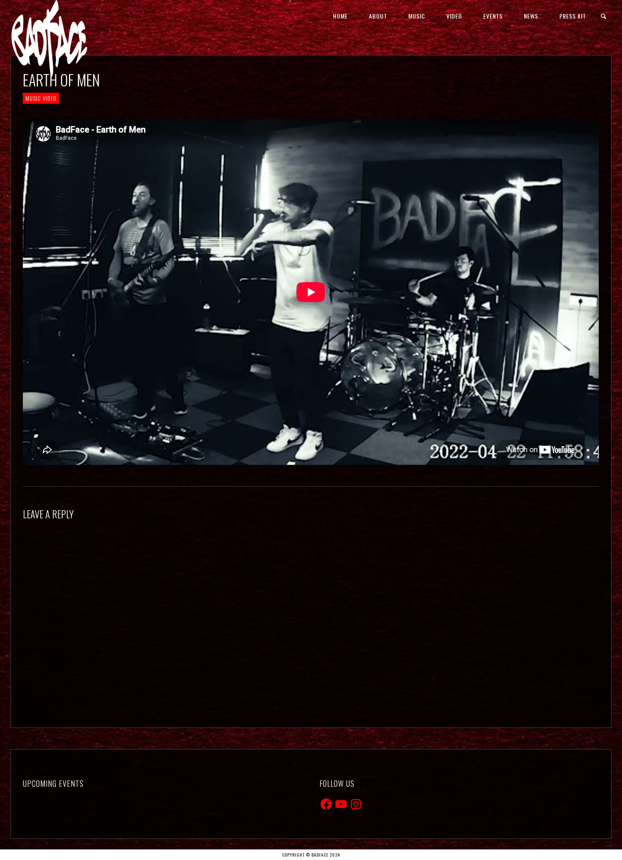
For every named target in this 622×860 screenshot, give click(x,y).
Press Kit (572, 15)
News (531, 15)
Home (340, 15)
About (378, 15)
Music (416, 15)
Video (454, 15)
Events (493, 15)
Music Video (41, 98)
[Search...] (604, 16)
